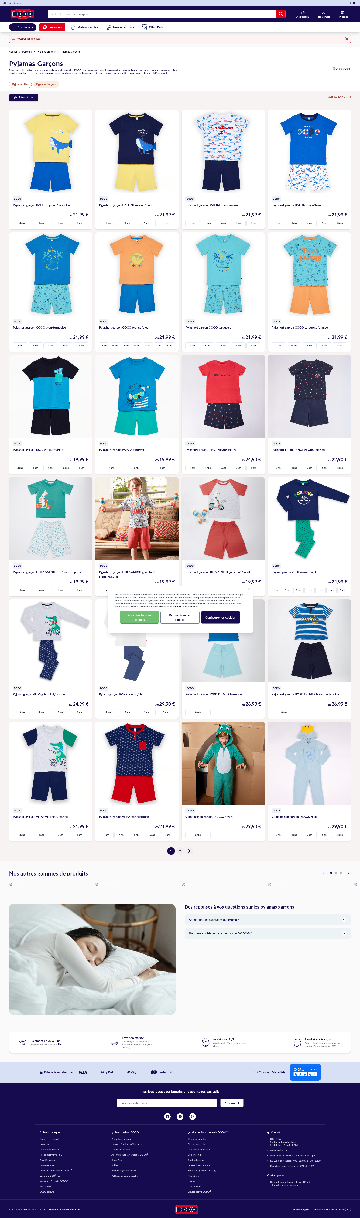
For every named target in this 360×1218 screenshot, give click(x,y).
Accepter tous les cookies (139, 617)
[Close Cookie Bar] (249, 589)
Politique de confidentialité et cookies (179, 606)
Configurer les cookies (220, 617)
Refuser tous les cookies (180, 617)
